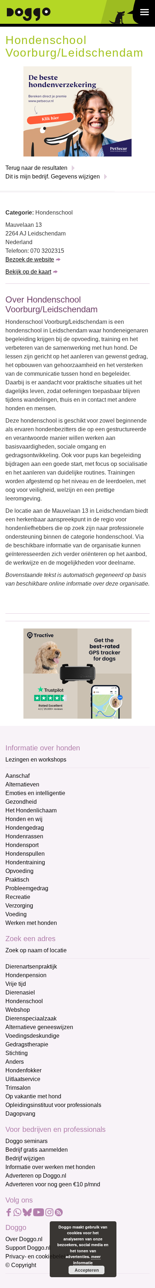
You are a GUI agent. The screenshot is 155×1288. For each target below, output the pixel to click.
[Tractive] (77, 673)
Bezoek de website (29, 259)
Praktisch (17, 880)
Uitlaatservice (22, 1079)
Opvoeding (19, 871)
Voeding (16, 914)
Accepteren (87, 1270)
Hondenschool (24, 1001)
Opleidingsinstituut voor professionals (53, 1105)
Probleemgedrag (26, 888)
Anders (14, 1062)
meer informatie (87, 1259)
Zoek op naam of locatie (36, 950)
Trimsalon (18, 1088)
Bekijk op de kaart (28, 272)
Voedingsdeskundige (32, 1036)
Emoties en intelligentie (35, 793)
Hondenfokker (23, 1070)
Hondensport (22, 845)
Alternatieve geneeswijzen (39, 1027)
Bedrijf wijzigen (25, 1158)
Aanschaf (17, 776)
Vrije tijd (15, 984)
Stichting (16, 1053)
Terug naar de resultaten (36, 168)
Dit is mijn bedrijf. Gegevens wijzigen (52, 176)
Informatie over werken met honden (50, 1167)
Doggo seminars (26, 1141)
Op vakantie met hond (33, 1096)
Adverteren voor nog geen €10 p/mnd (52, 1184)
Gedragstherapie (26, 1044)
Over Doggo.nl (24, 1239)
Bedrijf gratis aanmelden (36, 1150)
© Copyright (20, 1265)
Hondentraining (25, 862)
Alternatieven (22, 784)
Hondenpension (25, 975)
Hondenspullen (25, 854)
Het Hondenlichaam (31, 810)
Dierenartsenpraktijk (31, 966)
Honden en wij (24, 819)
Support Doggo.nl (27, 1248)
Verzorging (19, 906)
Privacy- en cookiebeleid (36, 1256)
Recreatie (17, 897)
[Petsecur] (77, 111)
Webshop (17, 1010)
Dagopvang (20, 1114)
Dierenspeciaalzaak (31, 1018)
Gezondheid (21, 802)
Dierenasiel (20, 992)
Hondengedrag (24, 828)
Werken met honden (31, 923)
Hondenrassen (24, 836)
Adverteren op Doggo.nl (35, 1176)
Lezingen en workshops (35, 760)
